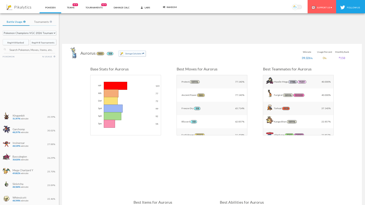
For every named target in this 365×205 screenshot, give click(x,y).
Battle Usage (14, 21)
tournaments (96, 6)
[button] (70, 6)
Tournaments (41, 21)
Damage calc (121, 7)
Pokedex (50, 7)
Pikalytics (23, 7)
